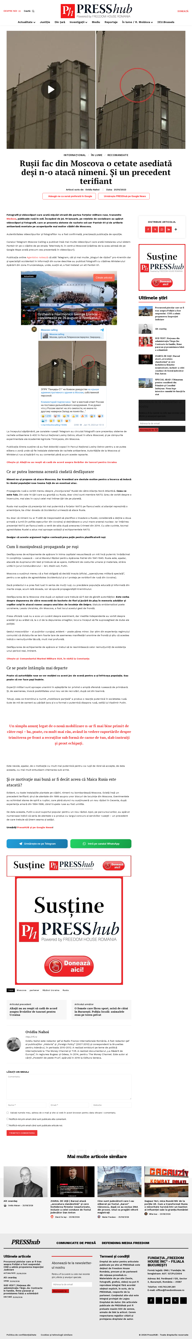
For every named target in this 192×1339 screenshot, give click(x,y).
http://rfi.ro (31, 1037)
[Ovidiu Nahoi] (14, 1044)
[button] (30, 11)
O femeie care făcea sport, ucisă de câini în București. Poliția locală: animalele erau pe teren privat (101, 1011)
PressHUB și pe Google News (34, 827)
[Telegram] (167, 1300)
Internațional (75, 155)
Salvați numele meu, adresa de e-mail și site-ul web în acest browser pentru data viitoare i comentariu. (63, 1112)
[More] (176, 229)
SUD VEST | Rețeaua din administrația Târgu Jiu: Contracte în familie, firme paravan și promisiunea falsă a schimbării (169, 344)
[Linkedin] (169, 229)
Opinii (6, 1281)
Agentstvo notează (37, 257)
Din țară (8, 1297)
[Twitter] (155, 229)
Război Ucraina (51, 990)
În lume (96, 155)
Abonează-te (147, 429)
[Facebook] (148, 229)
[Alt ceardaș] (146, 329)
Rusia (66, 990)
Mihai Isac (153, 1214)
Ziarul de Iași (60, 1217)
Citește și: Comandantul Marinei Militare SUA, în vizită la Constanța (48, 658)
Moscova (21, 990)
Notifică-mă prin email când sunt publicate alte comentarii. (37, 1119)
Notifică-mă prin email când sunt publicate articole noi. (36, 1125)
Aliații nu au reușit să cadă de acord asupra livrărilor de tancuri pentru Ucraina (33, 1011)
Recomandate (118, 155)
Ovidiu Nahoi (92, 189)
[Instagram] (159, 1300)
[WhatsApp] (162, 229)
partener (34, 990)
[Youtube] (183, 1300)
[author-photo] (6, 1205)
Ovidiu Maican (14, 1205)
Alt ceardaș (160, 328)
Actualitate (10, 1273)
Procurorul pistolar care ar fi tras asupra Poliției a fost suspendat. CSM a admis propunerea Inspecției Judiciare (169, 313)
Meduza (11, 218)
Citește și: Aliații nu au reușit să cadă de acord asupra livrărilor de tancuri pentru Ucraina (62, 462)
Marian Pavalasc (109, 1217)
